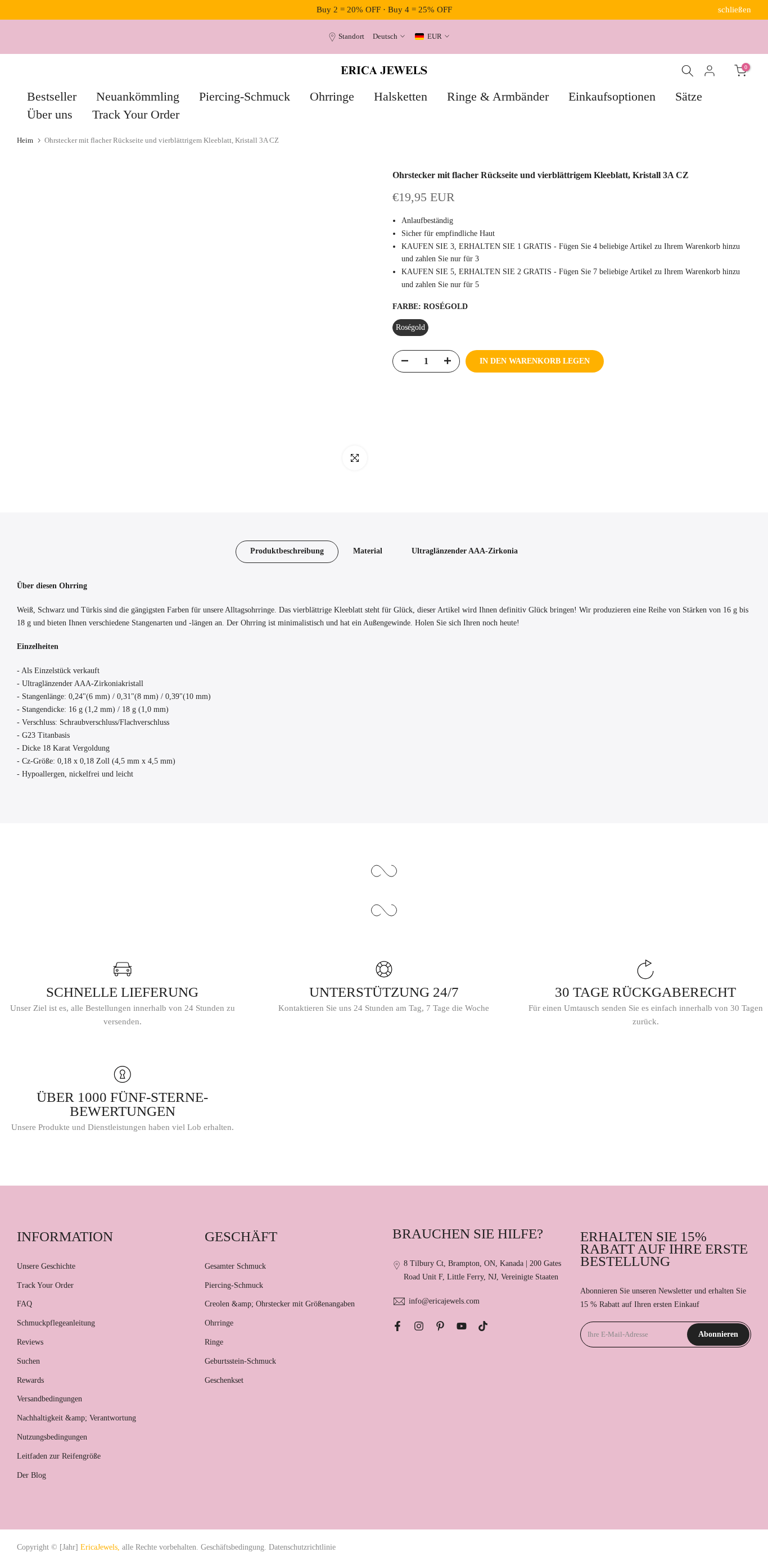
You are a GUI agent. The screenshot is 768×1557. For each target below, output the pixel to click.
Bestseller (51, 96)
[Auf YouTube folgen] (462, 1326)
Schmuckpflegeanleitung (56, 1323)
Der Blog (31, 1475)
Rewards (30, 1380)
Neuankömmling (137, 96)
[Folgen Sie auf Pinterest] (440, 1326)
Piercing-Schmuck (244, 96)
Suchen (28, 1361)
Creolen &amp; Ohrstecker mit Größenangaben (280, 1304)
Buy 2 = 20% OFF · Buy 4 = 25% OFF (384, 9)
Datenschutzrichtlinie (302, 1547)
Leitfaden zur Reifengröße (59, 1456)
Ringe (214, 1342)
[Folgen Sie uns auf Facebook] (397, 1326)
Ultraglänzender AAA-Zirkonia (465, 551)
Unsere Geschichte (46, 1266)
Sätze (688, 96)
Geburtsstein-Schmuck (240, 1361)
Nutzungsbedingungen (52, 1437)
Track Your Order (135, 114)
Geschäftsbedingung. (233, 1547)
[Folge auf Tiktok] (483, 1326)
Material (367, 551)
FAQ (24, 1304)
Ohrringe (332, 96)
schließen (33, 10)
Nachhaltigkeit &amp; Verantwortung (76, 1418)
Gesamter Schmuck (235, 1266)
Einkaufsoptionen (612, 96)
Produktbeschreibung (287, 551)
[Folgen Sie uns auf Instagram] (419, 1326)
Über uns (50, 114)
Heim (25, 140)
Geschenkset (224, 1380)
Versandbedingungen (49, 1399)
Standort (351, 36)
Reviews (30, 1342)
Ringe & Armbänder (498, 96)
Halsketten (400, 96)
